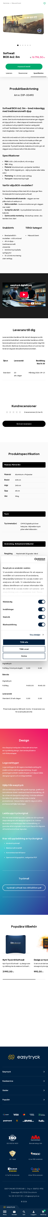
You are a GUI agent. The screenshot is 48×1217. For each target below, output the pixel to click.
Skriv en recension (24, 424)
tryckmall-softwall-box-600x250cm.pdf (24, 888)
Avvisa (24, 656)
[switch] (41, 609)
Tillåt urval (24, 649)
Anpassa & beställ (24, 66)
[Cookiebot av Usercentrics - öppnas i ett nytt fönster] (34, 559)
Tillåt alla (24, 642)
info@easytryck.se (32, 1196)
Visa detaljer (35, 635)
